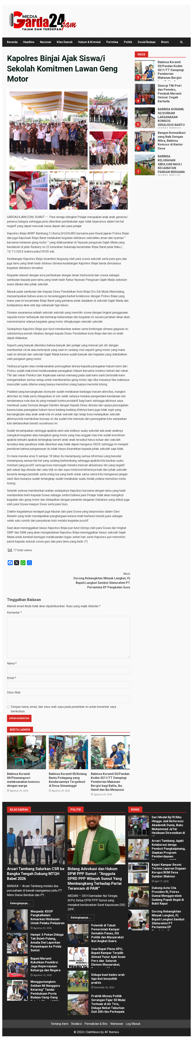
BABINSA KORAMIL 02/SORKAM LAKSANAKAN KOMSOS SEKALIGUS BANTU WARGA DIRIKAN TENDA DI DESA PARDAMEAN (144, 117)
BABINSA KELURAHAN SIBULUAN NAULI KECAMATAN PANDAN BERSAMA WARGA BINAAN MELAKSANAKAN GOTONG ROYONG (144, 165)
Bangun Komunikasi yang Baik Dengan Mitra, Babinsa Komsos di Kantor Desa (144, 141)
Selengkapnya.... (20, 903)
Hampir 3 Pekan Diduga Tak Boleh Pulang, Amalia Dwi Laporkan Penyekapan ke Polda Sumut (17, 943)
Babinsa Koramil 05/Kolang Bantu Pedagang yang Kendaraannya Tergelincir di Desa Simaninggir (68, 752)
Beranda (12, 42)
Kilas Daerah (65, 42)
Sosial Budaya (146, 42)
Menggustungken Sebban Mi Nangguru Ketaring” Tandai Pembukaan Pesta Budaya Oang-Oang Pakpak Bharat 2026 (17, 990)
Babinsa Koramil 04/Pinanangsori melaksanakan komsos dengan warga (26, 752)
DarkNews (93, 1032)
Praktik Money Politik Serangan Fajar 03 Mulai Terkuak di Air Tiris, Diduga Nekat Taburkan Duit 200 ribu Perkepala (78, 1004)
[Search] (181, 42)
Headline (28, 42)
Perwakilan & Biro (96, 1024)
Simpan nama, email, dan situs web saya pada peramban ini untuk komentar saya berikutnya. (63, 709)
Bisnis (165, 42)
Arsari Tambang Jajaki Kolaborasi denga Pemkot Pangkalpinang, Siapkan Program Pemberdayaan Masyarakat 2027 (138, 849)
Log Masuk (133, 1024)
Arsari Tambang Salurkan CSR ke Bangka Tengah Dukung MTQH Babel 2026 (36, 839)
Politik (128, 42)
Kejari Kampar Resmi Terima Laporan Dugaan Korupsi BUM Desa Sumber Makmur (138, 873)
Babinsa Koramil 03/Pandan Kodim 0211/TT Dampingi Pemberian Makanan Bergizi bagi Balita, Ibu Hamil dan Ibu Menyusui (110, 752)
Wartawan (116, 1024)
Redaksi (76, 1024)
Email (11, 678)
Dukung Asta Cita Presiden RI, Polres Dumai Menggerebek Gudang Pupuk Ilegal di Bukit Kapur (138, 896)
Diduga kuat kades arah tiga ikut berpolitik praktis (78, 981)
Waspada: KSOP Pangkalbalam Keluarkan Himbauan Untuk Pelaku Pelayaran (17, 919)
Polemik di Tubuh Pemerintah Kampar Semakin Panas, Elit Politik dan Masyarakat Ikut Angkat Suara (78, 934)
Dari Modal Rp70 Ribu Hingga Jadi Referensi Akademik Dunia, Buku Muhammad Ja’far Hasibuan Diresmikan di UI (138, 825)
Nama (12, 663)
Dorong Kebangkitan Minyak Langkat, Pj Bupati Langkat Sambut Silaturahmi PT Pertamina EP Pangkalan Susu (102, 580)
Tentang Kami (59, 1024)
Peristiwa (112, 42)
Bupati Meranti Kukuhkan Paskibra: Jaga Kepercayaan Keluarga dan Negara (17, 966)
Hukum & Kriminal (89, 42)
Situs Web (14, 692)
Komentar (14, 612)
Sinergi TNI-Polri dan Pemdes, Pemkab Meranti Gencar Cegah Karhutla (144, 94)
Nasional (45, 42)
